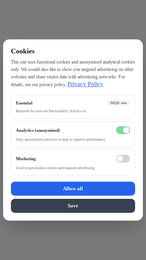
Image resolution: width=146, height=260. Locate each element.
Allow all (73, 188)
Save (73, 206)
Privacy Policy (85, 84)
